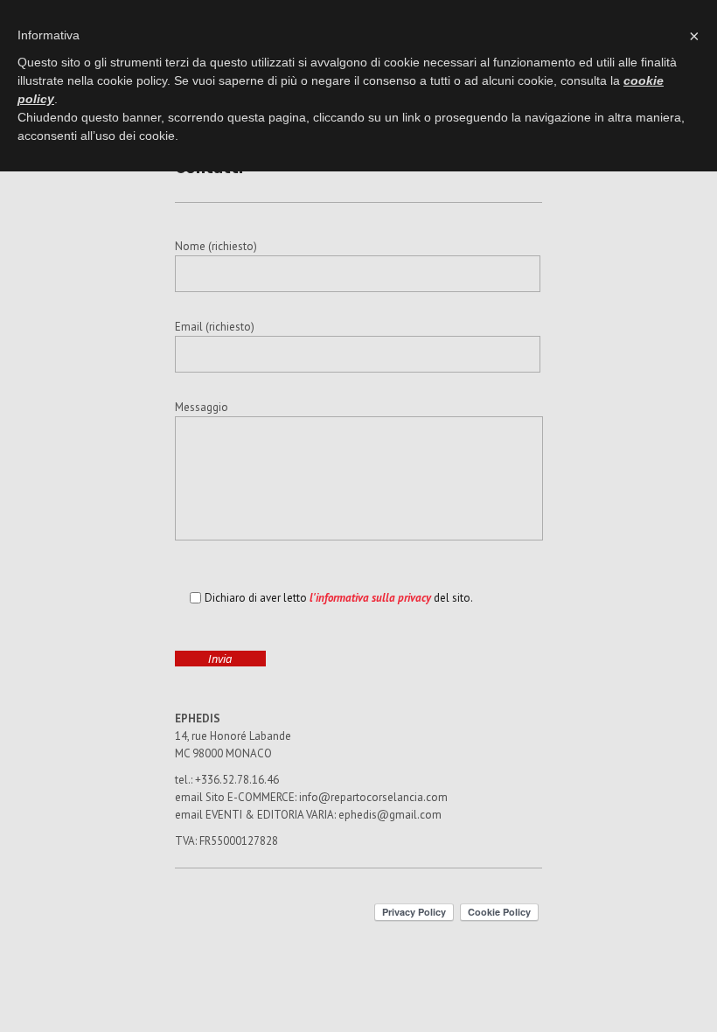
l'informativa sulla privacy (370, 597)
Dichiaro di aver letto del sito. (339, 597)
